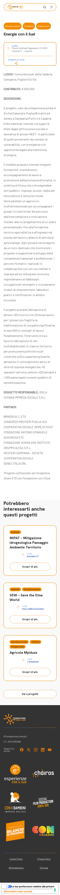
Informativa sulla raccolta (18, 891)
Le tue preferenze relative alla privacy (32, 886)
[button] (52, 7)
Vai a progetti (30, 694)
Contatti (10, 90)
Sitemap (44, 867)
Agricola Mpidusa (23, 652)
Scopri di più (30, 566)
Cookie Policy (16, 858)
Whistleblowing (16, 867)
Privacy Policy (44, 858)
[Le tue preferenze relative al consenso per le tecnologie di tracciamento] (55, 890)
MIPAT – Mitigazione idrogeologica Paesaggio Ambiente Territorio (29, 542)
